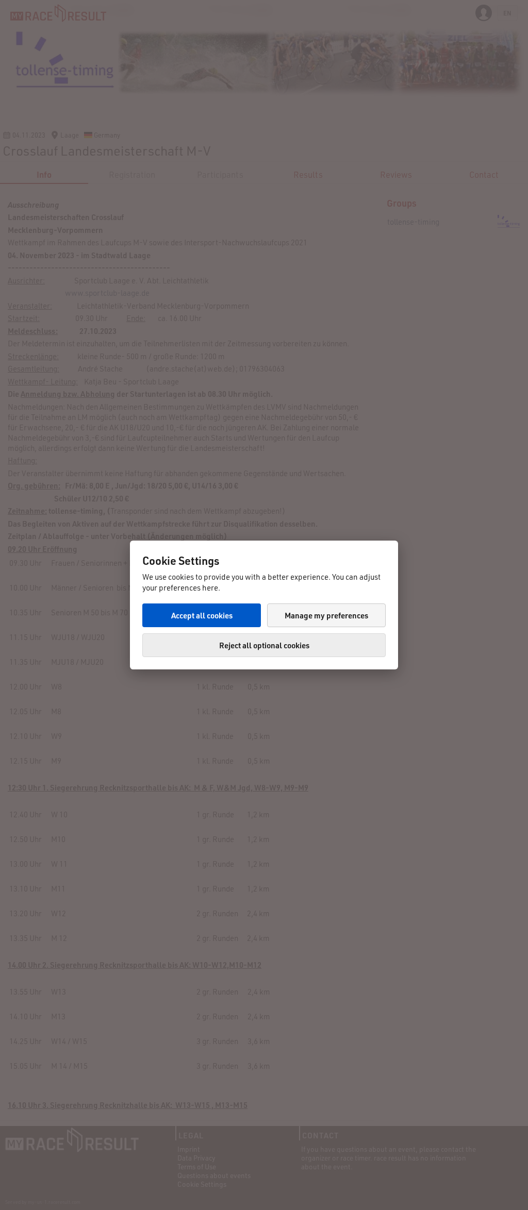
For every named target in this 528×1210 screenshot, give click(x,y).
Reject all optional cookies (264, 645)
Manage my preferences (326, 615)
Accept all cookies (202, 615)
